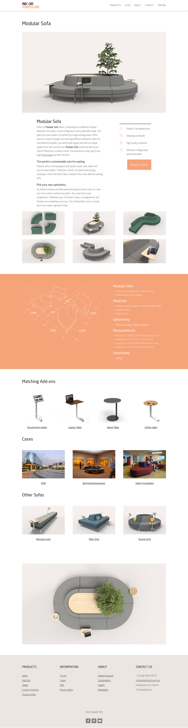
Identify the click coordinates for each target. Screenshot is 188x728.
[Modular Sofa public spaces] (144, 234)
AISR (43, 483)
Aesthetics (103, 690)
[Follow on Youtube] (100, 720)
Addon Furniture (105, 676)
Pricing (63, 676)
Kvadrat (136, 325)
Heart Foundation (145, 483)
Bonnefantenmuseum (94, 483)
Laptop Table (75, 428)
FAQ (62, 685)
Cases (63, 680)
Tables (25, 685)
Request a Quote (139, 164)
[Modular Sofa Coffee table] (43, 262)
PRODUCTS (115, 5)
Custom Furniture (30, 690)
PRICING (162, 5)
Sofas (24, 676)
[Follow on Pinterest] (94, 720)
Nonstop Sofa (43, 539)
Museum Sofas (29, 695)
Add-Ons (26, 680)
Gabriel (144, 325)
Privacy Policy (66, 690)
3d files (118, 358)
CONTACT (149, 5)
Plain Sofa (94, 539)
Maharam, (120, 325)
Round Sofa (145, 539)
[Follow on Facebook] (88, 720)
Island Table (113, 428)
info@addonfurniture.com (148, 680)
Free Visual (47, 155)
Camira (128, 325)
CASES (127, 5)
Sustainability (104, 680)
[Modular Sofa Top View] (43, 234)
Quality (101, 685)
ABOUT (137, 5)
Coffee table (151, 428)
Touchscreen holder (37, 428)
